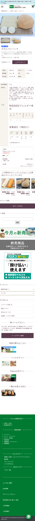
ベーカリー (7, 434)
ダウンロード (21, 62)
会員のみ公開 (28, 159)
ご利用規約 (6, 505)
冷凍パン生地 (13, 11)
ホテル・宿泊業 (8, 438)
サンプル (3, 293)
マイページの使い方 (6, 305)
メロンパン (21, 11)
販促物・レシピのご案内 (8, 316)
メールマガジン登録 (17, 335)
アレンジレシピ (8, 461)
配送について (4, 308)
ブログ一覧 (7, 470)
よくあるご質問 (7, 483)
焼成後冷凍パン (8, 425)
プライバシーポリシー (9, 494)
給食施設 (6, 443)
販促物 (6, 459)
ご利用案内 (6, 511)
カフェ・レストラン (9, 436)
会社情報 (5, 488)
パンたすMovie (8, 464)
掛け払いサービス (6, 312)
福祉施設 (6, 440)
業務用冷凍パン (4, 11)
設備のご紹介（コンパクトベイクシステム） (17, 457)
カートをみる (18, 206)
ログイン (22, 166)
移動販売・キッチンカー (11, 442)
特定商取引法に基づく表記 (10, 500)
